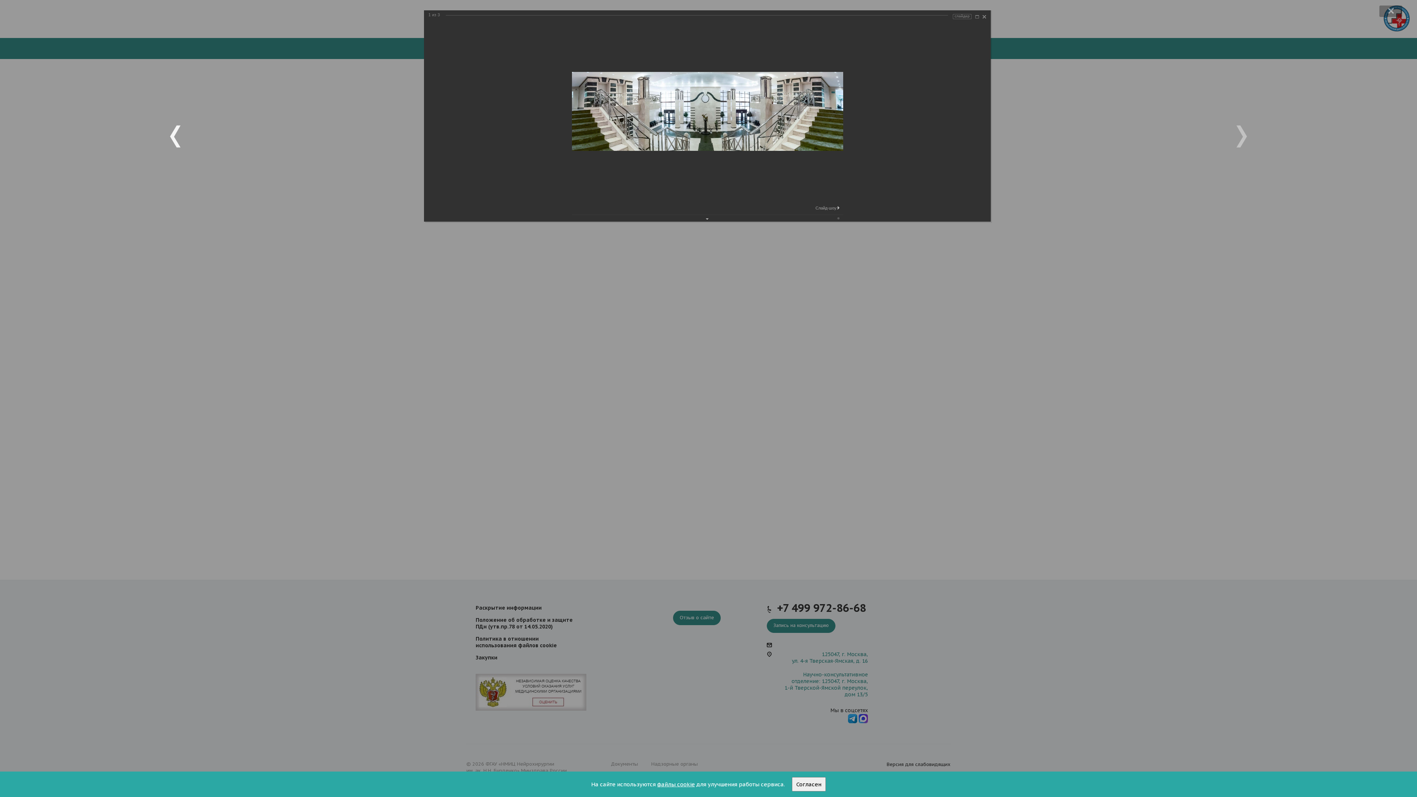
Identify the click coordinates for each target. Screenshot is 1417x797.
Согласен (808, 784)
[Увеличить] (977, 16)
